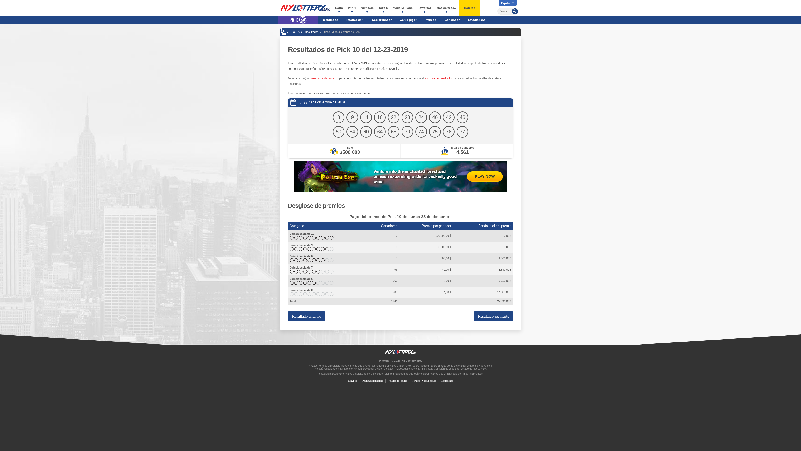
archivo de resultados (439, 78)
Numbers (367, 7)
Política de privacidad (372, 380)
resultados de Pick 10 (324, 78)
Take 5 (383, 7)
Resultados (330, 20)
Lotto (339, 7)
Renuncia (352, 380)
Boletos (469, 7)
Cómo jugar (408, 20)
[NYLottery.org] (284, 31)
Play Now (485, 176)
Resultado (306, 316)
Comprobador (382, 20)
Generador (452, 20)
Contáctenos (447, 380)
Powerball (425, 7)
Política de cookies (398, 380)
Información (355, 20)
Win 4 (352, 7)
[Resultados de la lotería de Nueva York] (305, 8)
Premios (430, 20)
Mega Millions (403, 7)
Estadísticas (476, 20)
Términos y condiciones (424, 380)
